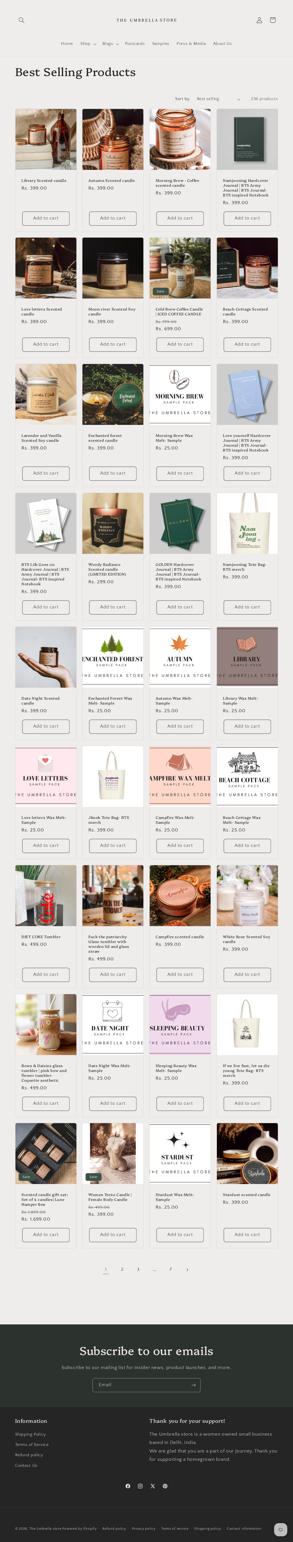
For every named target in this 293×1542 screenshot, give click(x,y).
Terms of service (175, 1529)
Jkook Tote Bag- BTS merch (108, 820)
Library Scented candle (43, 180)
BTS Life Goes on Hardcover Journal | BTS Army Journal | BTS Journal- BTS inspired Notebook (45, 574)
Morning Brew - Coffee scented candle (177, 183)
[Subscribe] (193, 1385)
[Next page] (187, 1269)
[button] (21, 20)
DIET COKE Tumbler (41, 936)
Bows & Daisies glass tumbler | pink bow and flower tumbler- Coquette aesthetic (44, 1073)
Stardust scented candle (247, 1194)
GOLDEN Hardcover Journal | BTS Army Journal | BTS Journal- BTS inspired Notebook (178, 571)
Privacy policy (143, 1529)
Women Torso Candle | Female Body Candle (110, 1197)
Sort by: (183, 99)
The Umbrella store (45, 1529)
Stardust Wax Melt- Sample (175, 1197)
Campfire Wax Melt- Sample (175, 820)
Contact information (244, 1529)
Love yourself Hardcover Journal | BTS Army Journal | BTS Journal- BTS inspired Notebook (247, 442)
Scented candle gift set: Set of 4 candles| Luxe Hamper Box (44, 1199)
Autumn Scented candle (111, 180)
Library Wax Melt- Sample (240, 700)
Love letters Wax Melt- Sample (43, 820)
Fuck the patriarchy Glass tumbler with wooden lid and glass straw (108, 944)
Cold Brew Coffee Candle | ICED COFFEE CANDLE (179, 312)
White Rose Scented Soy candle (246, 939)
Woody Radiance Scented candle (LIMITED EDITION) (107, 569)
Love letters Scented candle (41, 312)
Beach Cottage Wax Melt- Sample (242, 820)
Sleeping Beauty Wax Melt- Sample (176, 1068)
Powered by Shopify (79, 1529)
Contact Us (26, 1465)
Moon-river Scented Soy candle (111, 312)
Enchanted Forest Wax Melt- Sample (110, 700)
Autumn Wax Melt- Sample (174, 700)
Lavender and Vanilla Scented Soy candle (41, 438)
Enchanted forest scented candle (105, 438)
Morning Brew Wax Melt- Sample (174, 438)
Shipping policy (207, 1529)
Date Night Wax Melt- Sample (109, 1068)
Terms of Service (32, 1444)
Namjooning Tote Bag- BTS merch (245, 567)
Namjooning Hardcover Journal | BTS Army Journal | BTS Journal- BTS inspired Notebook (246, 187)
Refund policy (29, 1455)
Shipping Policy (30, 1434)
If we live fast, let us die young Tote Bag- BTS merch (246, 1070)
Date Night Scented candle (40, 700)
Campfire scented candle (180, 936)
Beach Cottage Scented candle (245, 312)
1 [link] (106, 1269)
